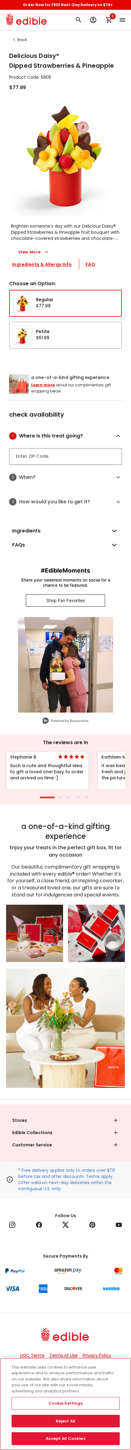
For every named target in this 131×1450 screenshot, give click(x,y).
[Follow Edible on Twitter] (65, 1225)
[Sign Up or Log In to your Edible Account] (93, 20)
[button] (70, 436)
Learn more (43, 385)
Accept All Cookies (65, 1438)
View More (29, 252)
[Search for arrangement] (79, 20)
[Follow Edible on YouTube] (119, 1225)
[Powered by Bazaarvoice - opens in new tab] (65, 721)
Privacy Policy (97, 1355)
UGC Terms (32, 1355)
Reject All (65, 1421)
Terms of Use (63, 1355)
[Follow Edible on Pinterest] (92, 1225)
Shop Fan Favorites (65, 600)
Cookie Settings (65, 1403)
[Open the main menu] (122, 20)
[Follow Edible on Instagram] (12, 1225)
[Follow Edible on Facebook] (39, 1225)
